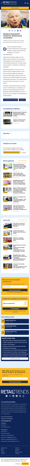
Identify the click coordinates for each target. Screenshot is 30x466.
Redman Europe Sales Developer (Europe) (14, 346)
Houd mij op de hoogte (14, 290)
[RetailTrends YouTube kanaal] (13, 396)
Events (16, 450)
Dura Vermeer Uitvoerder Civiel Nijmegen (15, 352)
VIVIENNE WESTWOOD (10, 99)
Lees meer (23, 461)
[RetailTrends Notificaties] (23, 396)
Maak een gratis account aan (11, 152)
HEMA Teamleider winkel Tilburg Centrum (15, 342)
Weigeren (17, 463)
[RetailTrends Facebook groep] (6, 396)
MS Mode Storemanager (9, 348)
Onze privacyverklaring (6, 416)
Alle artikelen (22, 160)
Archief (3, 453)
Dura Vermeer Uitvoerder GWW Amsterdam (15, 350)
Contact (3, 452)
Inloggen (23, 152)
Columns (17, 449)
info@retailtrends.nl (11, 437)
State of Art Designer (9, 344)
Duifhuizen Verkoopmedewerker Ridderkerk (15, 354)
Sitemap (17, 453)
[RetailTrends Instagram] (20, 396)
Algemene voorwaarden (7, 418)
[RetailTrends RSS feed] (16, 396)
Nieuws (17, 448)
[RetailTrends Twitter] (10, 396)
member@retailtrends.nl (13, 441)
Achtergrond (4, 448)
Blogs (2, 449)
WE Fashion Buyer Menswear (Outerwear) (14, 340)
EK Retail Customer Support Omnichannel (15, 356)
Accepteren (25, 463)
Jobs (2, 450)
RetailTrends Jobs (15, 358)
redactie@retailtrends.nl (11, 439)
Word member (15, 8)
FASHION (22, 99)
